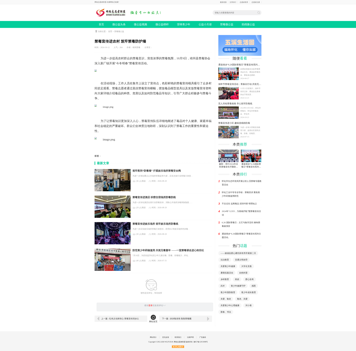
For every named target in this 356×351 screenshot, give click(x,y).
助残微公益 (248, 24)
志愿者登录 (244, 2)
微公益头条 (119, 24)
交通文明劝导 (241, 260)
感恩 (254, 286)
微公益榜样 (162, 24)
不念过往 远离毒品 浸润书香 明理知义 (239, 204)
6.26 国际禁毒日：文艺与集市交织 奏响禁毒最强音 (241, 224)
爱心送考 (249, 279)
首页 (101, 24)
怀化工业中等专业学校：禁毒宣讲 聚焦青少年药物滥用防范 (241, 194)
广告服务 (202, 337)
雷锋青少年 (183, 24)
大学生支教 (246, 266)
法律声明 (190, 337)
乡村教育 (225, 279)
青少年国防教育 (228, 292)
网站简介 (153, 337)
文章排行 (233, 2)
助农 (237, 279)
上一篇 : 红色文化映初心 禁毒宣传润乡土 (120, 319)
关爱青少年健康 (228, 266)
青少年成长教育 (248, 292)
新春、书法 (226, 312)
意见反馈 (165, 337)
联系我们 (178, 337)
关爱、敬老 (226, 299)
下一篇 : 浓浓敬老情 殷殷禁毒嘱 (176, 319)
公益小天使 (205, 24)
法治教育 (225, 260)
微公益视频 (140, 24)
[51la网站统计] (178, 347)
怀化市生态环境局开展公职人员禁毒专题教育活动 (241, 183)
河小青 (248, 305)
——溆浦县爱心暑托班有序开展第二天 (238, 253)
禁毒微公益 (226, 24)
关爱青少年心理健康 (230, 305)
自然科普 (243, 273)
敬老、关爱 (242, 299)
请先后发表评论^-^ (155, 305)
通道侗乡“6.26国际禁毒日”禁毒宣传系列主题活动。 (241, 235)
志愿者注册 (256, 2)
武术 (223, 286)
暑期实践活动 (227, 273)
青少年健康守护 (238, 286)
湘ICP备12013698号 (200, 342)
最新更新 (223, 2)
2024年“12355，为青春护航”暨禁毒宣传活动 (241, 213)
